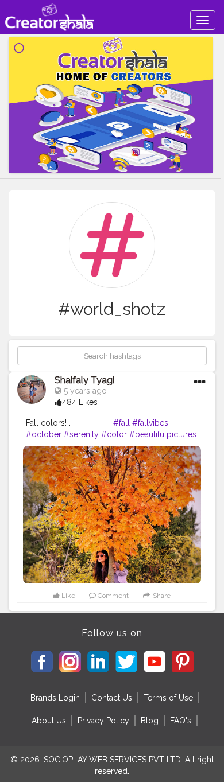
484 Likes (80, 402)
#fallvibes (150, 422)
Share (161, 596)
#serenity (81, 434)
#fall (121, 422)
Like (67, 596)
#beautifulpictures (162, 434)
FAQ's (180, 720)
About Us (49, 720)
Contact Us (111, 697)
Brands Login (55, 697)
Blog (150, 720)
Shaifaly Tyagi (84, 380)
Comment (112, 596)
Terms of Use (168, 697)
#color (114, 434)
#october (43, 434)
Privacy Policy (103, 720)
